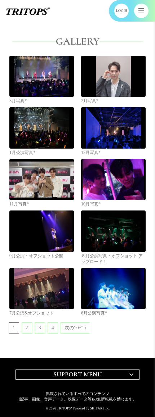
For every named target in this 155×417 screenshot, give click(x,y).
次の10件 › (75, 327)
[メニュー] (141, 11)
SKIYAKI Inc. (100, 408)
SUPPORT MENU (77, 374)
